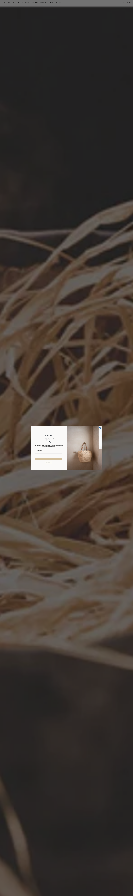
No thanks (48, 462)
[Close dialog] (100, 428)
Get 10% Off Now (48, 459)
